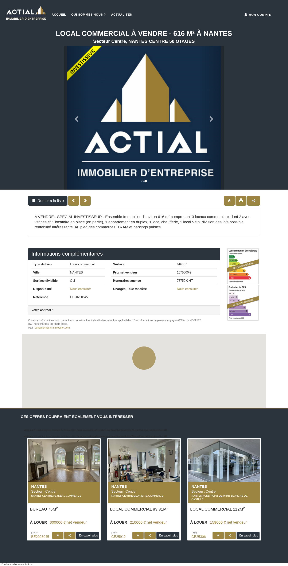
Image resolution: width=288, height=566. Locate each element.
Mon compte (259, 14)
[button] (47, 201)
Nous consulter (80, 289)
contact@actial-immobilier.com (52, 327)
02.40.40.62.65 (61, 555)
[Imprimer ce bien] (241, 201)
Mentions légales (207, 564)
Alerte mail (146, 555)
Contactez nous (230, 555)
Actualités (121, 14)
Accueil (59, 14)
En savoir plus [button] (88, 535)
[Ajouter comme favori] (229, 201)
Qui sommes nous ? (88, 14)
